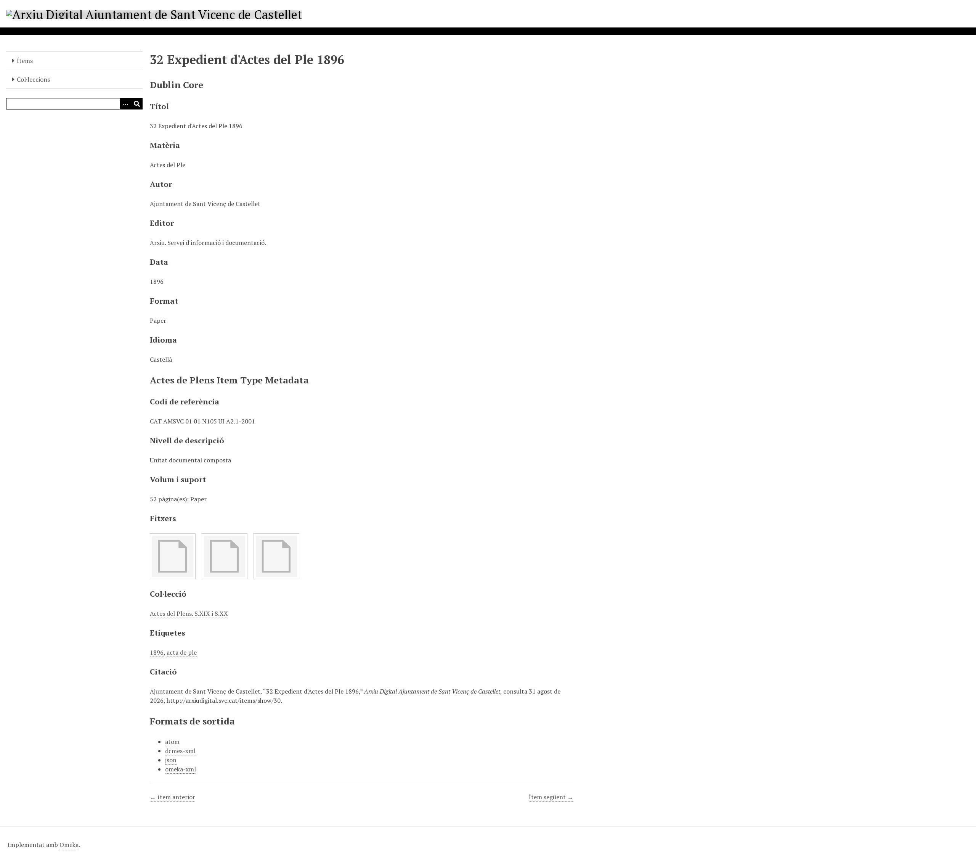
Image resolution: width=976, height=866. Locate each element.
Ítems (25, 60)
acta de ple (182, 652)
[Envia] (137, 103)
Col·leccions (33, 79)
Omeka (69, 844)
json (171, 760)
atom (172, 741)
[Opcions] (125, 103)
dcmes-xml (180, 751)
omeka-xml (180, 769)
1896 (157, 652)
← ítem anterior (172, 797)
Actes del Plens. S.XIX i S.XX (189, 613)
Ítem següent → (551, 797)
